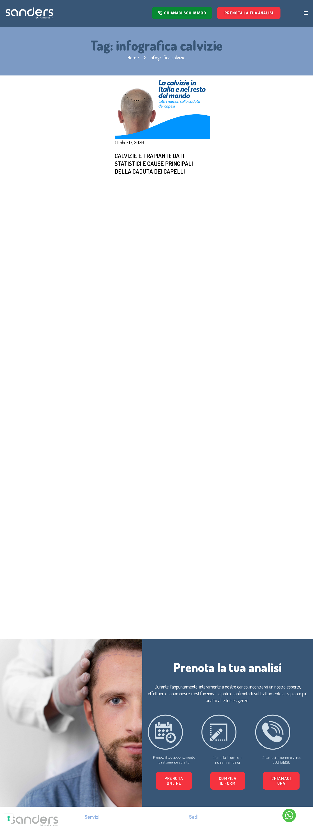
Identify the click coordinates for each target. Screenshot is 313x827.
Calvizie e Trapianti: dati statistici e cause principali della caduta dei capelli (154, 163)
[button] (227, 781)
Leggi (134, 185)
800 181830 (281, 762)
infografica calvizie (168, 57)
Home (133, 57)
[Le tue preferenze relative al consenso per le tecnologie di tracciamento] (8, 818)
